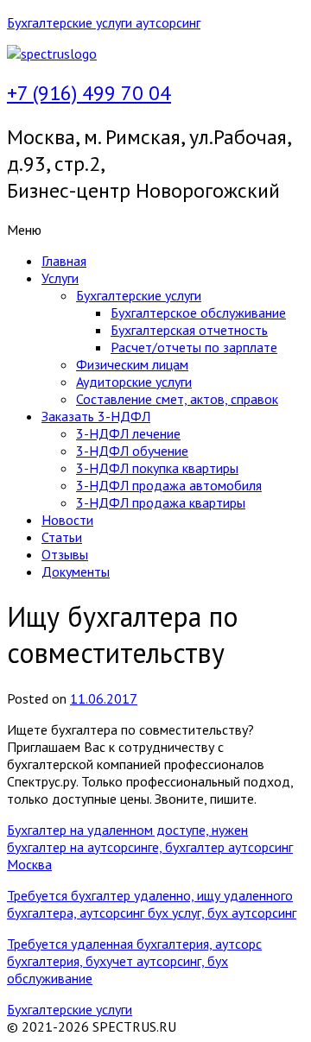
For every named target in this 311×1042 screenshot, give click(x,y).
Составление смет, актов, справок (177, 398)
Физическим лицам (132, 364)
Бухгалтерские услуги (138, 295)
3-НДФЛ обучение (132, 450)
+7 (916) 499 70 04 (89, 92)
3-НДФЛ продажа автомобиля (169, 485)
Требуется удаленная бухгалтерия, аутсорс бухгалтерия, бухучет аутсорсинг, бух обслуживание (134, 961)
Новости (67, 519)
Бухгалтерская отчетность (189, 329)
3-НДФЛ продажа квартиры (160, 502)
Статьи (61, 537)
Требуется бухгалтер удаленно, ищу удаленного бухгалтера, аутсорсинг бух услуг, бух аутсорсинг (151, 904)
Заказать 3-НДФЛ (95, 416)
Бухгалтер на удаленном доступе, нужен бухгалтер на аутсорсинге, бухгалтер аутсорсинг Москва (150, 847)
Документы (75, 571)
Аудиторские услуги (134, 381)
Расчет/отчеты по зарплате (194, 347)
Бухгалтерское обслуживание (198, 312)
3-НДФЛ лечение (128, 433)
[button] (155, 229)
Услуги (60, 278)
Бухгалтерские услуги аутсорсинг (103, 22)
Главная (63, 260)
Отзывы (64, 554)
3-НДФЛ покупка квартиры (157, 468)
